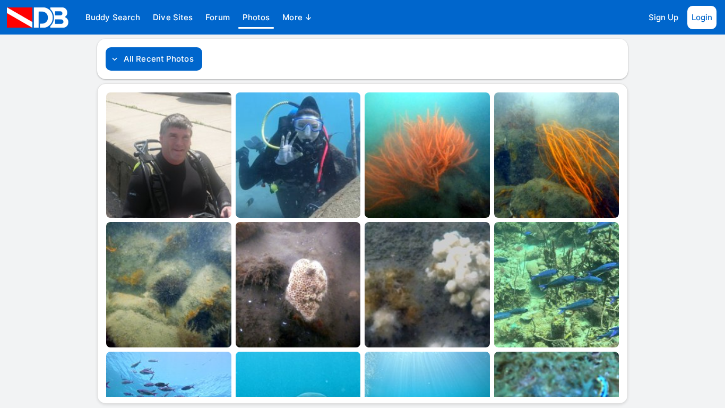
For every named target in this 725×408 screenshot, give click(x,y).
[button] (112, 17)
